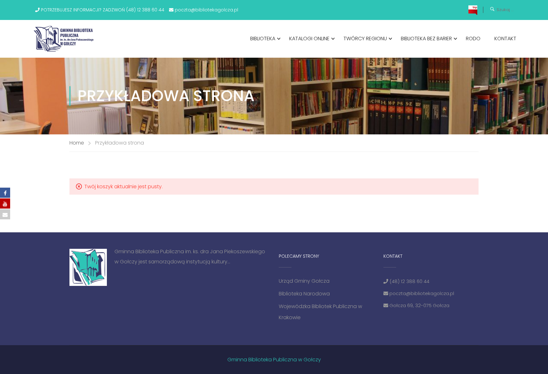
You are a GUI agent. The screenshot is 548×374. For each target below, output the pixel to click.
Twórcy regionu (365, 38)
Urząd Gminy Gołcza (304, 281)
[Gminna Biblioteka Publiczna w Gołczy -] (65, 38)
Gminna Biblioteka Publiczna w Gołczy (274, 359)
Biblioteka (262, 38)
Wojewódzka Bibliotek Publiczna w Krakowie (320, 312)
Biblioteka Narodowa (304, 293)
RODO (473, 38)
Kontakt (505, 38)
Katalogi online (309, 38)
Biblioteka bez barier (426, 38)
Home (76, 142)
